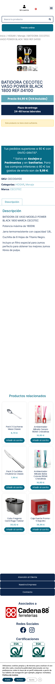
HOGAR (12, 35)
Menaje (21, 35)
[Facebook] (23, 630)
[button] (51, 8)
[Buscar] (50, 19)
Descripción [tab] (12, 201)
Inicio (3, 35)
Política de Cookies (10, 675)
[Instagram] (32, 630)
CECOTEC (16, 189)
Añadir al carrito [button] (14, 440)
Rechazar (20, 680)
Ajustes (31, 680)
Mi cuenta (24, 10)
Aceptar (7, 680)
